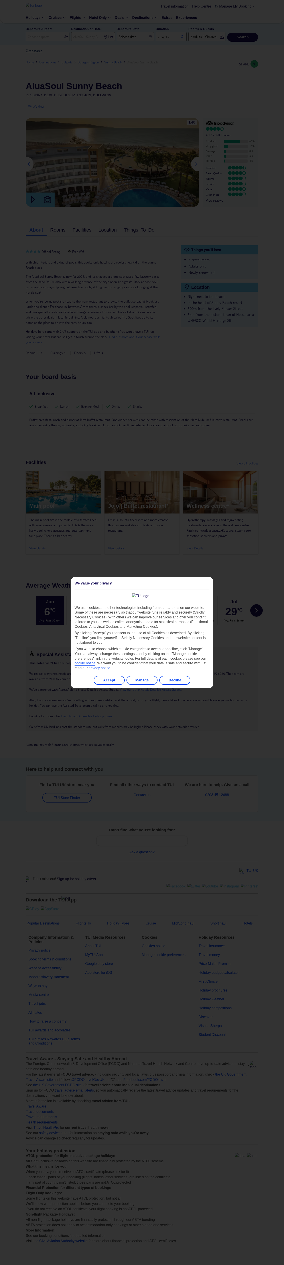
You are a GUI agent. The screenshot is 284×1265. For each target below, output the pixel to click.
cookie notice (85, 663)
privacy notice (99, 668)
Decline (175, 680)
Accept (109, 680)
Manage (142, 680)
